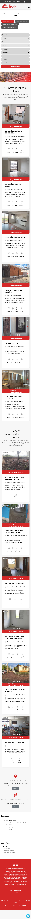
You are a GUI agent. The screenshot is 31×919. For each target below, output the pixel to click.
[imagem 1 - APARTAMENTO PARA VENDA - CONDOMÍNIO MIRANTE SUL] (15, 620)
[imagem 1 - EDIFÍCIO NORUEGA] (15, 326)
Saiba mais (15, 788)
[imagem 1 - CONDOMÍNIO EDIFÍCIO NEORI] (15, 220)
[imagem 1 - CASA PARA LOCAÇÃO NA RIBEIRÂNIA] (15, 273)
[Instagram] (17, 865)
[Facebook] (14, 865)
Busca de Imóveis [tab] (7, 21)
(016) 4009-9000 (17, 1)
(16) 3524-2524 (9, 828)
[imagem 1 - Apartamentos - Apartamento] (15, 566)
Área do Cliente (7, 1)
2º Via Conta (7, 848)
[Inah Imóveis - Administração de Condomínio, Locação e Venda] (12, 6)
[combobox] (15, 35)
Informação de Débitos (9, 852)
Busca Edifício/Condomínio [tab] (10, 24)
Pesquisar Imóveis (16, 66)
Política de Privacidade (15, 890)
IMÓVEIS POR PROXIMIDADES (15, 799)
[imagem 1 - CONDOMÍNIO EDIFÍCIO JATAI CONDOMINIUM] (15, 114)
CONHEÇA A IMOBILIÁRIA (15, 781)
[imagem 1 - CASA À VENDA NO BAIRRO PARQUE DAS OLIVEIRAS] (15, 513)
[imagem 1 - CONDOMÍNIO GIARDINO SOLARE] (15, 167)
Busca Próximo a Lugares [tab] (9, 27)
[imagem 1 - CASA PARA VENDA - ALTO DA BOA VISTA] (15, 673)
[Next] (28, 76)
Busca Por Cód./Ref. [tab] (22, 21)
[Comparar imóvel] (28, 109)
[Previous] (2, 76)
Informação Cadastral (9, 850)
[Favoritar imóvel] (28, 106)
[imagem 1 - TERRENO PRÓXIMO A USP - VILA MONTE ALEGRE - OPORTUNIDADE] (15, 460)
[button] (24, 1)
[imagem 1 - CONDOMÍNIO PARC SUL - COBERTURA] (15, 379)
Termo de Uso (15, 892)
